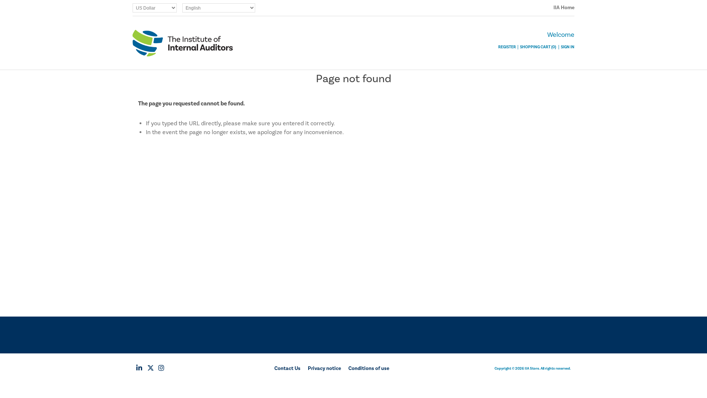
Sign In (567, 47)
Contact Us (287, 368)
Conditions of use (368, 368)
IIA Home (563, 7)
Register (507, 47)
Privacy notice (324, 368)
